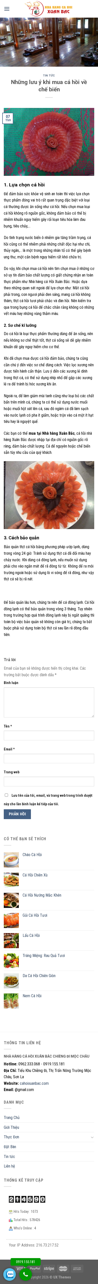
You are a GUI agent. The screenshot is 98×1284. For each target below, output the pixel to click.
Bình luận (11, 683)
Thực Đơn (11, 1137)
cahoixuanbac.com (34, 1083)
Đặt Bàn (10, 1146)
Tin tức (49, 75)
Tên (8, 726)
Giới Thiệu (11, 1127)
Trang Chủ (12, 1117)
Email (9, 749)
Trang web (11, 772)
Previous (6, 41)
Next (91, 41)
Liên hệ (9, 1166)
